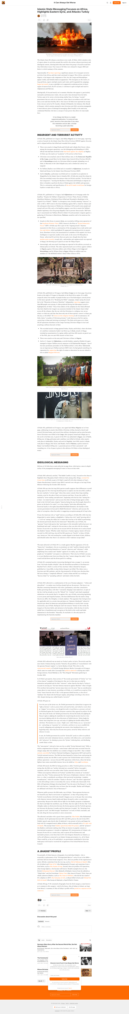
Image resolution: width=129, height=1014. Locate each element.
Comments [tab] (41, 921)
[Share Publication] (110, 2)
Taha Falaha (75, 817)
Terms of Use (72, 982)
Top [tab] (39, 940)
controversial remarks (44, 668)
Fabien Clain (63, 873)
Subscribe (116, 2)
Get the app (72, 1007)
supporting (52, 350)
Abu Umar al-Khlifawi (66, 876)
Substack (57, 1011)
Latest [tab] (42, 940)
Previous (43, 910)
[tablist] (43, 921)
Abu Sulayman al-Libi (58, 878)
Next (87, 910)
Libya (76, 762)
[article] (64, 949)
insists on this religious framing (64, 316)
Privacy (63, 1003)
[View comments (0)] (44, 20)
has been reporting (54, 73)
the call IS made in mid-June (75, 185)
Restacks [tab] (47, 921)
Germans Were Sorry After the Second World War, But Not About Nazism (57, 945)
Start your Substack (60, 1007)
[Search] (107, 2)
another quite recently (47, 239)
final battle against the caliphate (74, 152)
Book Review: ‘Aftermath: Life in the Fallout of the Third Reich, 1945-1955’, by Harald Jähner (57, 949)
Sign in (124, 2)
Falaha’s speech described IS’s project (67, 826)
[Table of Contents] (2, 507)
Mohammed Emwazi (48, 871)
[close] (79, 956)
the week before (45, 230)
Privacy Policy (76, 984)
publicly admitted (70, 670)
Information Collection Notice (64, 984)
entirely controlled (43, 753)
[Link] (35, 135)
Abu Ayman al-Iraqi (56, 866)
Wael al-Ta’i (53, 864)
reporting (77, 302)
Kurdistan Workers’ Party (50, 223)
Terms (67, 1003)
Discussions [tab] (49, 940)
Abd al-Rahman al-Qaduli (79, 862)
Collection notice (74, 1003)
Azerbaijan (84, 762)
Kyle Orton (43, 15)
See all (40, 981)
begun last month (42, 84)
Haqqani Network (54, 352)
